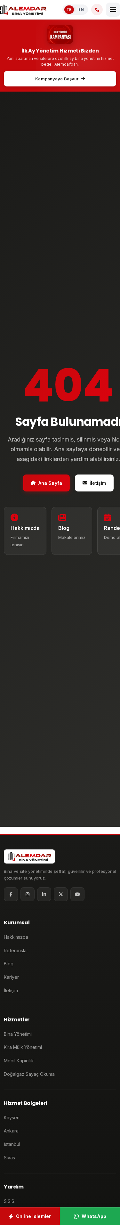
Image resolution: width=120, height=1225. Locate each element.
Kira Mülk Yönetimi (23, 1047)
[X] (61, 894)
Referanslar (16, 950)
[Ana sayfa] (23, 9)
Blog (8, 963)
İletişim (98, 482)
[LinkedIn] (44, 894)
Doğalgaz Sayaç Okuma (29, 1074)
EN (81, 9)
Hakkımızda (16, 937)
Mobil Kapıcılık (19, 1060)
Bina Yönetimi (18, 1034)
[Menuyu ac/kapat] (113, 10)
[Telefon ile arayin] (97, 9)
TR (69, 9)
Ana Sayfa (50, 482)
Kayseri (12, 1117)
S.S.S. (9, 1201)
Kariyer (11, 977)
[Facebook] (11, 894)
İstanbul (12, 1144)
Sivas (9, 1157)
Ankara (11, 1130)
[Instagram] (27, 894)
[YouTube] (77, 894)
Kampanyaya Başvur (56, 78)
